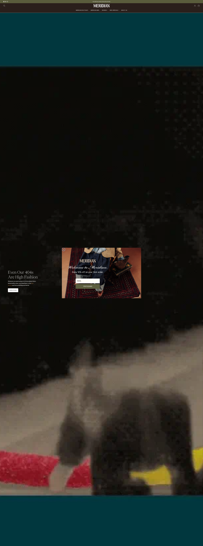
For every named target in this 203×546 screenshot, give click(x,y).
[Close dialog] (63, 249)
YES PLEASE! (87, 286)
